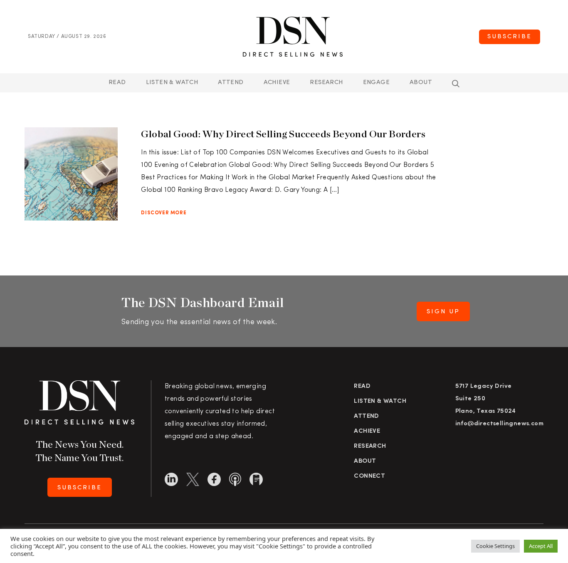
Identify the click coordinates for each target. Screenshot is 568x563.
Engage (376, 82)
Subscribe (509, 37)
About (421, 82)
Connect (369, 476)
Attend (366, 416)
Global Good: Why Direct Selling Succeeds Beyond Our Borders (283, 134)
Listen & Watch (172, 82)
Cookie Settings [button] (495, 546)
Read (117, 82)
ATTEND (230, 82)
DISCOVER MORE (163, 213)
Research (326, 82)
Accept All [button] (541, 546)
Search (455, 83)
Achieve (277, 82)
